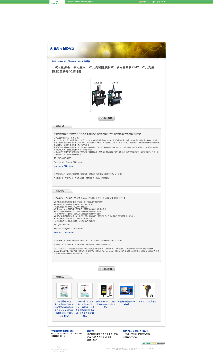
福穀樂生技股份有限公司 (136, 331)
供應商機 (72, 61)
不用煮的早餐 (144, 334)
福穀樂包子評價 (130, 337)
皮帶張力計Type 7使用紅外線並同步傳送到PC (106, 304)
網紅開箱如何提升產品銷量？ (99, 334)
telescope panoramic (60, 334)
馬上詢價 (108, 118)
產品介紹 (62, 61)
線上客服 (161, 2)
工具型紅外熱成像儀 (147, 301)
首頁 (54, 61)
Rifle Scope (76, 334)
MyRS (154, 2)
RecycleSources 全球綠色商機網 (80, 2)
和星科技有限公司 (62, 49)
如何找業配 (92, 340)
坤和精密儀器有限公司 (62, 331)
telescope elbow (58, 336)
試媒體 (90, 331)
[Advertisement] (106, 23)
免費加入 (146, 2)
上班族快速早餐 (130, 334)
